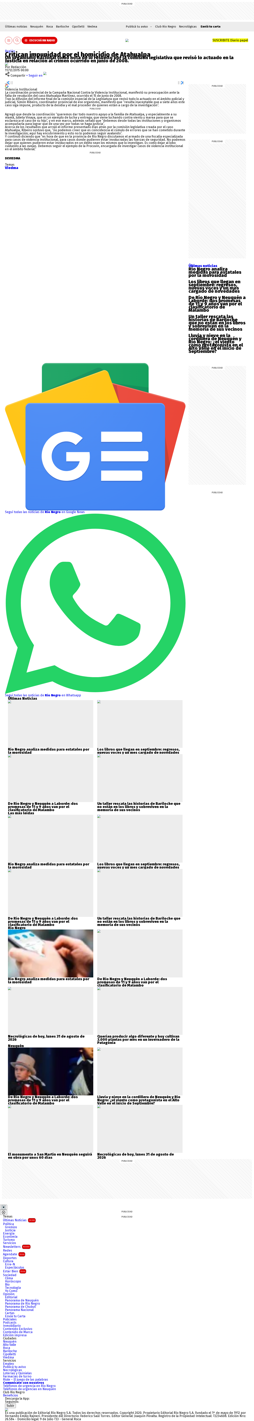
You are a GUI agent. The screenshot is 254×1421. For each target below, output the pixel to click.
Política (8, 1224)
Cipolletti (78, 26)
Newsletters (16, 1247)
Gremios (11, 1227)
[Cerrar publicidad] (3, 1207)
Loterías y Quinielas (17, 1373)
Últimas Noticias (19, 1220)
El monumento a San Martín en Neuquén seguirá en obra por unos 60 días (50, 1156)
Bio (7, 1284)
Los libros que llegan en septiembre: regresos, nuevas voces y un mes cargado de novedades (215, 286)
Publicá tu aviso (14, 1367)
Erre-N (10, 1264)
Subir (10, 1406)
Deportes (10, 1258)
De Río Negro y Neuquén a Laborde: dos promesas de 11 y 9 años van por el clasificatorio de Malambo (217, 304)
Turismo (9, 1239)
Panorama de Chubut (20, 1306)
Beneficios (10, 1395)
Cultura (8, 1261)
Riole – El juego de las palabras (25, 1379)
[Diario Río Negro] (127, 40)
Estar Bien (14, 1271)
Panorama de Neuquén (22, 1300)
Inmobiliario (12, 1325)
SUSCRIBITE (230, 40)
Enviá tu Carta (15, 1316)
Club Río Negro (165, 26)
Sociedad (9, 1275)
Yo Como (11, 1291)
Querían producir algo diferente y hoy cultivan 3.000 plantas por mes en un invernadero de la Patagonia (138, 1039)
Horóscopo (13, 1281)
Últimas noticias (16, 26)
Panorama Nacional (19, 1310)
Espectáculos (14, 1267)
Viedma (92, 26)
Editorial (11, 1297)
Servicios (9, 1243)
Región (10, 51)
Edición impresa (15, 1335)
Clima (9, 1278)
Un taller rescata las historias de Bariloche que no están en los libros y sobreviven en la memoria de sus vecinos (217, 323)
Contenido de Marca (18, 1332)
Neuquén (36, 26)
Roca (49, 26)
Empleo (8, 1363)
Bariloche (62, 26)
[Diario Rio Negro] (6, 1409)
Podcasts (9, 1322)
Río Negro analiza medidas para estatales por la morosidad (215, 272)
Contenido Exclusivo (17, 1329)
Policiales (10, 1319)
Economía (10, 1236)
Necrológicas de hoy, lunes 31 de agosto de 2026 (46, 1038)
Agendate (13, 1254)
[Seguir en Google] (7, 86)
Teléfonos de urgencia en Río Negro (29, 1386)
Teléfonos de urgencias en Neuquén (29, 1389)
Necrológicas (188, 26)
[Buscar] (17, 40)
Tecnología (13, 1287)
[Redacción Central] (6, 64)
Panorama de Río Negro (22, 1303)
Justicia (10, 1230)
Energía (8, 1233)
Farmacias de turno (17, 1376)
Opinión (8, 1294)
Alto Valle (9, 1344)
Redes (7, 1250)
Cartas (9, 1313)
